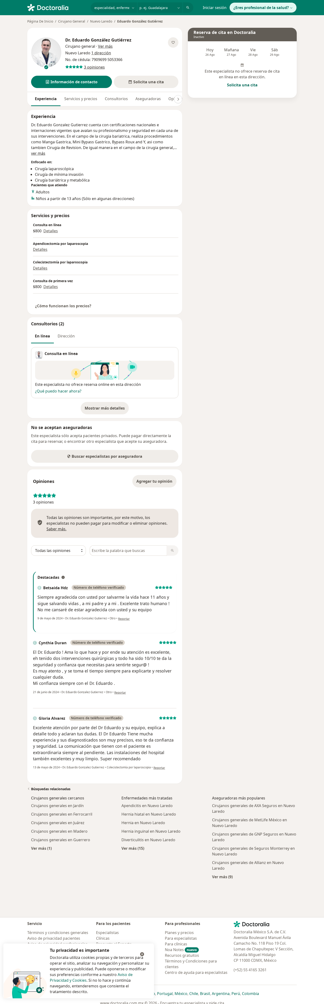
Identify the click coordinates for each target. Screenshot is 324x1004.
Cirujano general (80, 46)
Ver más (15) (132, 848)
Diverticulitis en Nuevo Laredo (148, 839)
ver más (38, 153)
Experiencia (46, 98)
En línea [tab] (42, 336)
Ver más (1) (41, 848)
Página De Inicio (40, 21)
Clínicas (103, 938)
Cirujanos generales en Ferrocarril (61, 814)
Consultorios (116, 98)
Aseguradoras (148, 98)
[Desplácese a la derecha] (178, 99)
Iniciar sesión (215, 7)
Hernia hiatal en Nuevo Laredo (148, 814)
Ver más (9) (222, 876)
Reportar (124, 619)
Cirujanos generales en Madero (59, 831)
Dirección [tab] (66, 336)
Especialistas (107, 932)
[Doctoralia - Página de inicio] (57, 7)
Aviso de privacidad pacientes (53, 938)
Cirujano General (71, 21)
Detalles (50, 230)
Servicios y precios (80, 98)
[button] (71, 82)
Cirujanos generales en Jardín (57, 805)
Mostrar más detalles (107, 410)
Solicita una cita (242, 85)
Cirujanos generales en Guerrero (60, 839)
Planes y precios (179, 932)
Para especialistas (181, 938)
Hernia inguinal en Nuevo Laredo (151, 831)
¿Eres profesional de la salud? (261, 7)
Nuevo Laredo (101, 21)
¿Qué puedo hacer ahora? (58, 391)
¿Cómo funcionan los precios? (63, 305)
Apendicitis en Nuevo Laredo (147, 805)
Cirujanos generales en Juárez (57, 822)
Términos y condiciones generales (57, 932)
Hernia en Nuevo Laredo (143, 822)
